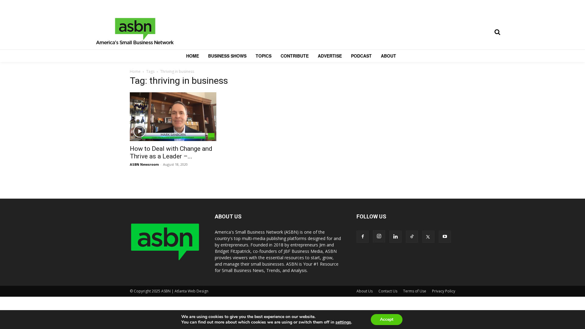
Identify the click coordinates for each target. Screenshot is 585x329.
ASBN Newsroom (144, 164)
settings (343, 322)
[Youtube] (445, 237)
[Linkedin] (395, 237)
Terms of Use (414, 291)
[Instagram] (379, 236)
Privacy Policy (443, 291)
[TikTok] (412, 237)
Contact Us (387, 291)
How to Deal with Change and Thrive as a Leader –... (171, 152)
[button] (497, 32)
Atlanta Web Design (191, 291)
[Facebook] (362, 237)
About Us (364, 291)
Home (135, 71)
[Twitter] (428, 237)
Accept (386, 319)
